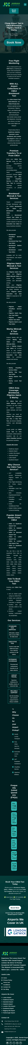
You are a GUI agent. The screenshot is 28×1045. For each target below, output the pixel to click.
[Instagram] (20, 1043)
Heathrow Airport (13, 449)
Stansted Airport (13, 455)
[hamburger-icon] (25, 4)
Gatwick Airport (13, 451)
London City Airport (14, 453)
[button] (14, 806)
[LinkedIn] (17, 1043)
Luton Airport (12, 457)
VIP (20, 296)
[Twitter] (14, 1043)
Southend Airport (13, 460)
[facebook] (10, 1043)
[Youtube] (7, 1043)
